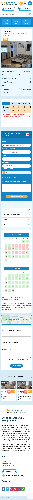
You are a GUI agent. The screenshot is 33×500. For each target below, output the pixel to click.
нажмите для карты (16, 319)
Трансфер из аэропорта (10, 177)
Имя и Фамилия (7, 335)
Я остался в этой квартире (16, 359)
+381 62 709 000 (10, 471)
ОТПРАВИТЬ (16, 365)
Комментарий (7, 349)
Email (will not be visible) (10, 343)
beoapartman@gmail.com (14, 475)
